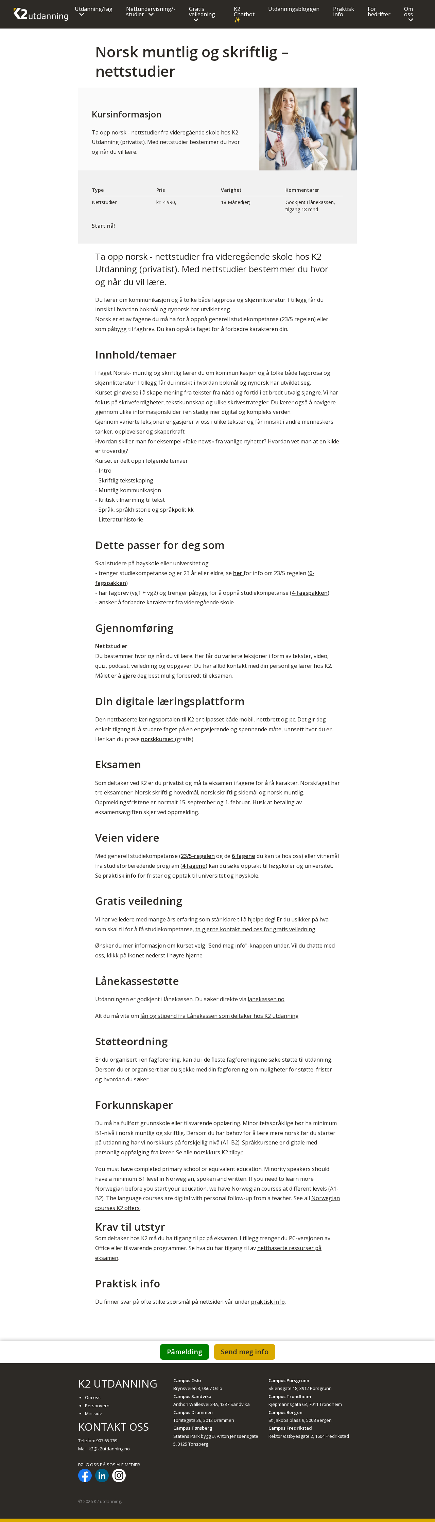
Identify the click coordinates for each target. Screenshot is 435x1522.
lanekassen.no (266, 999)
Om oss (408, 11)
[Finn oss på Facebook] (85, 1477)
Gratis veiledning (202, 11)
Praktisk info (343, 11)
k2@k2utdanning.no (109, 1449)
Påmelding (184, 1351)
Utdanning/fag (93, 9)
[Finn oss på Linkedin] (102, 1477)
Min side (93, 1413)
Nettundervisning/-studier (150, 11)
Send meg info (244, 1351)
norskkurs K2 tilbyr (218, 1152)
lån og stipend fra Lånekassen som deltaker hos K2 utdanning (219, 1016)
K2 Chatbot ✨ (244, 14)
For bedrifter (379, 11)
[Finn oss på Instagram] (119, 1477)
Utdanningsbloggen (293, 9)
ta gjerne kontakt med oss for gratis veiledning (255, 929)
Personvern (97, 1405)
